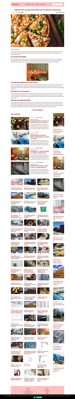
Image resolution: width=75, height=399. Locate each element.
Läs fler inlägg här (37, 110)
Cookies (37, 4)
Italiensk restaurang (60, 12)
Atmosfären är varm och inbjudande (55, 59)
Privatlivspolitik (39, 397)
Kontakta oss (42, 4)
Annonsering (28, 4)
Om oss (33, 4)
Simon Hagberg (39, 117)
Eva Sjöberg (21, 12)
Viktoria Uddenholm (40, 162)
